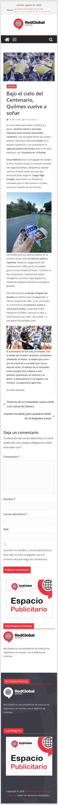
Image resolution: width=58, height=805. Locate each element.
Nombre (9, 499)
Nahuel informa (31, 119)
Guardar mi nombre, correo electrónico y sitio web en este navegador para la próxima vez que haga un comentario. (27, 555)
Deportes (11, 86)
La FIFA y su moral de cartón (28, 10)
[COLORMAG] (18, 633)
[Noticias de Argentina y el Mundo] (7, 39)
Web (6, 529)
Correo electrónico (15, 514)
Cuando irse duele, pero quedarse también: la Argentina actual (27, 416)
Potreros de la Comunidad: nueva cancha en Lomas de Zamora (30, 404)
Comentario (11, 456)
